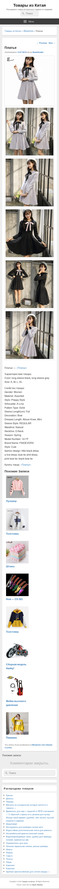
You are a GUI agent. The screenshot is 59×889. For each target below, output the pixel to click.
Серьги (9, 855)
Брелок (9, 795)
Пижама (9, 801)
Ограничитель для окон (17, 843)
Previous (42, 43)
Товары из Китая (29, 5)
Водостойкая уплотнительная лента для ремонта (28, 830)
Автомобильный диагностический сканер (25, 833)
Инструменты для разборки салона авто (24, 827)
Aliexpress (36, 744)
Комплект (10, 865)
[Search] (23, 13)
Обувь (9, 862)
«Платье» (21, 367)
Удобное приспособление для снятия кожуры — (28, 871)
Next (52, 43)
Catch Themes (37, 885)
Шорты (9, 849)
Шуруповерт (11, 823)
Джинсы (9, 798)
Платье (9, 858)
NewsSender (38, 52)
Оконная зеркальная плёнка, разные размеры (27, 846)
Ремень (9, 852)
